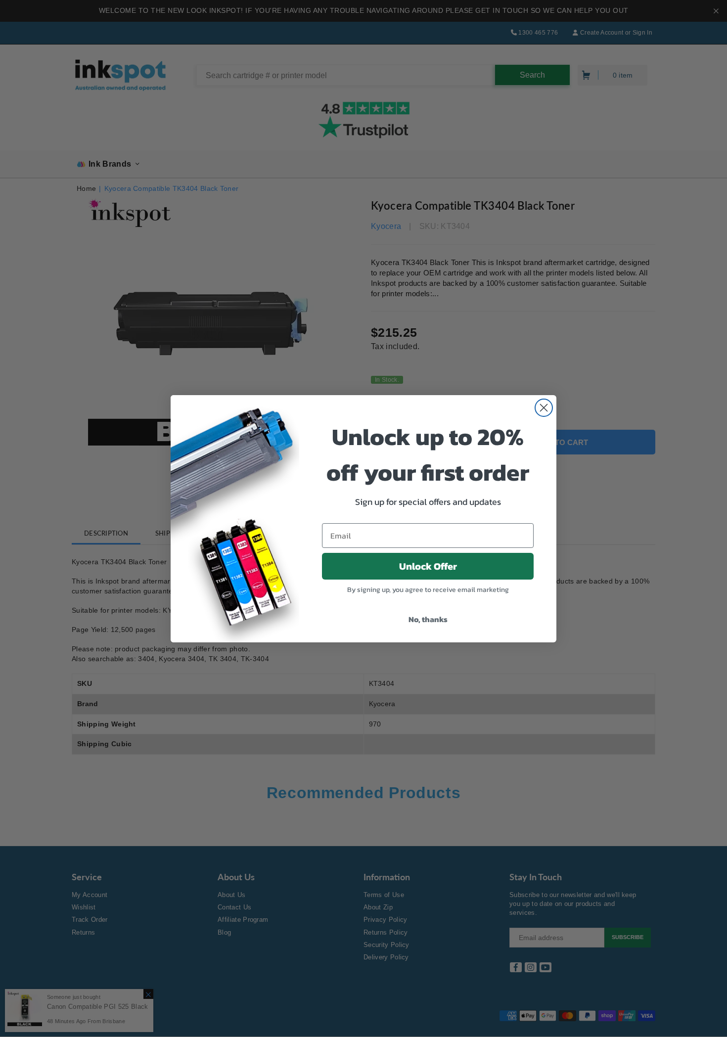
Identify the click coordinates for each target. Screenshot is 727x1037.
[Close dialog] (543, 407)
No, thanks (428, 619)
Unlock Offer (428, 566)
